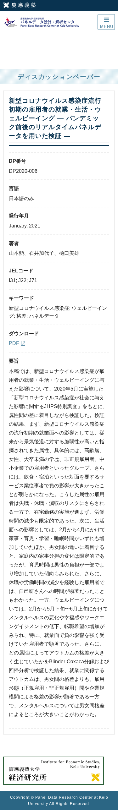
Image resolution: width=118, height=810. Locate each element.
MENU (106, 26)
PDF (14, 343)
